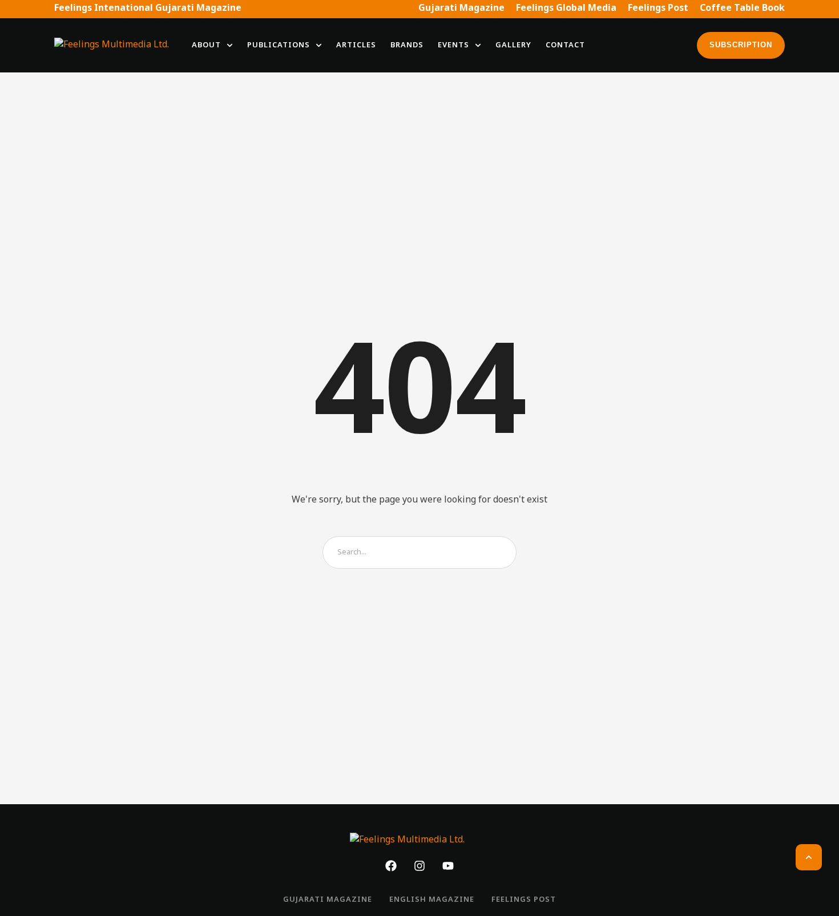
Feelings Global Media (566, 9)
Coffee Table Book (742, 9)
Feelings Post (658, 9)
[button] (230, 45)
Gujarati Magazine (461, 9)
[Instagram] (419, 866)
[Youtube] (448, 866)
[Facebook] (391, 866)
